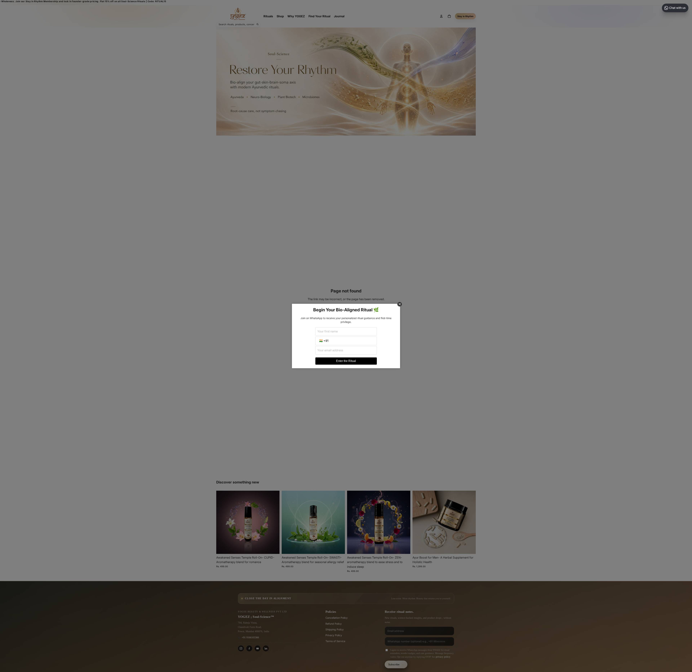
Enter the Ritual (346, 360)
